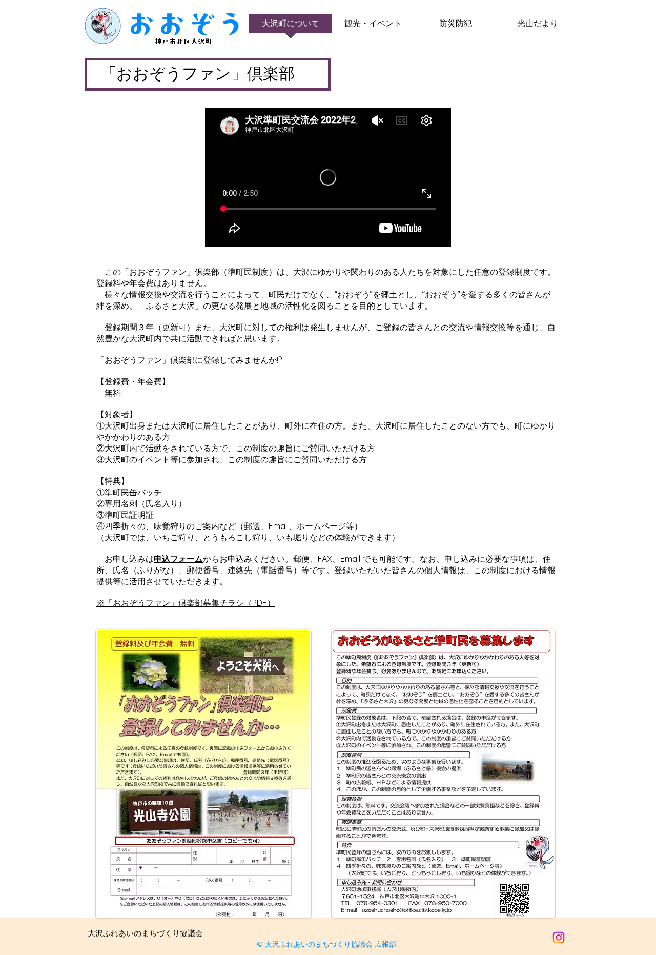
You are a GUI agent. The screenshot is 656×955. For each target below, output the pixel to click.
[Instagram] (558, 937)
